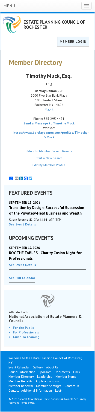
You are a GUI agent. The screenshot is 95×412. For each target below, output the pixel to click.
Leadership (44, 376)
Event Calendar (19, 367)
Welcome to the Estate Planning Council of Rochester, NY (45, 360)
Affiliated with (45, 316)
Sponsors (45, 372)
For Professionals (26, 332)
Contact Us (72, 386)
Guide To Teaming (26, 337)
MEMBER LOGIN (73, 41)
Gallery (38, 367)
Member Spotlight (48, 386)
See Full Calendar (22, 278)
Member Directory (21, 376)
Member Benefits (21, 381)
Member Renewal (21, 386)
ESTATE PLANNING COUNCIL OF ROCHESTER (54, 24)
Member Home (66, 376)
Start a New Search (49, 158)
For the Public (23, 328)
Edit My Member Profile (49, 165)
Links (76, 372)
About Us (52, 367)
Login (58, 390)
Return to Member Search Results (49, 151)
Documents (62, 372)
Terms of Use (27, 402)
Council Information (22, 372)
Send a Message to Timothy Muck (49, 123)
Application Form (47, 381)
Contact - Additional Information (30, 390)
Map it (49, 109)
